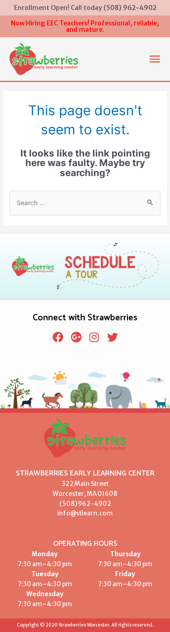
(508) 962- (76, 504)
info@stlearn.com (85, 513)
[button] (155, 59)
